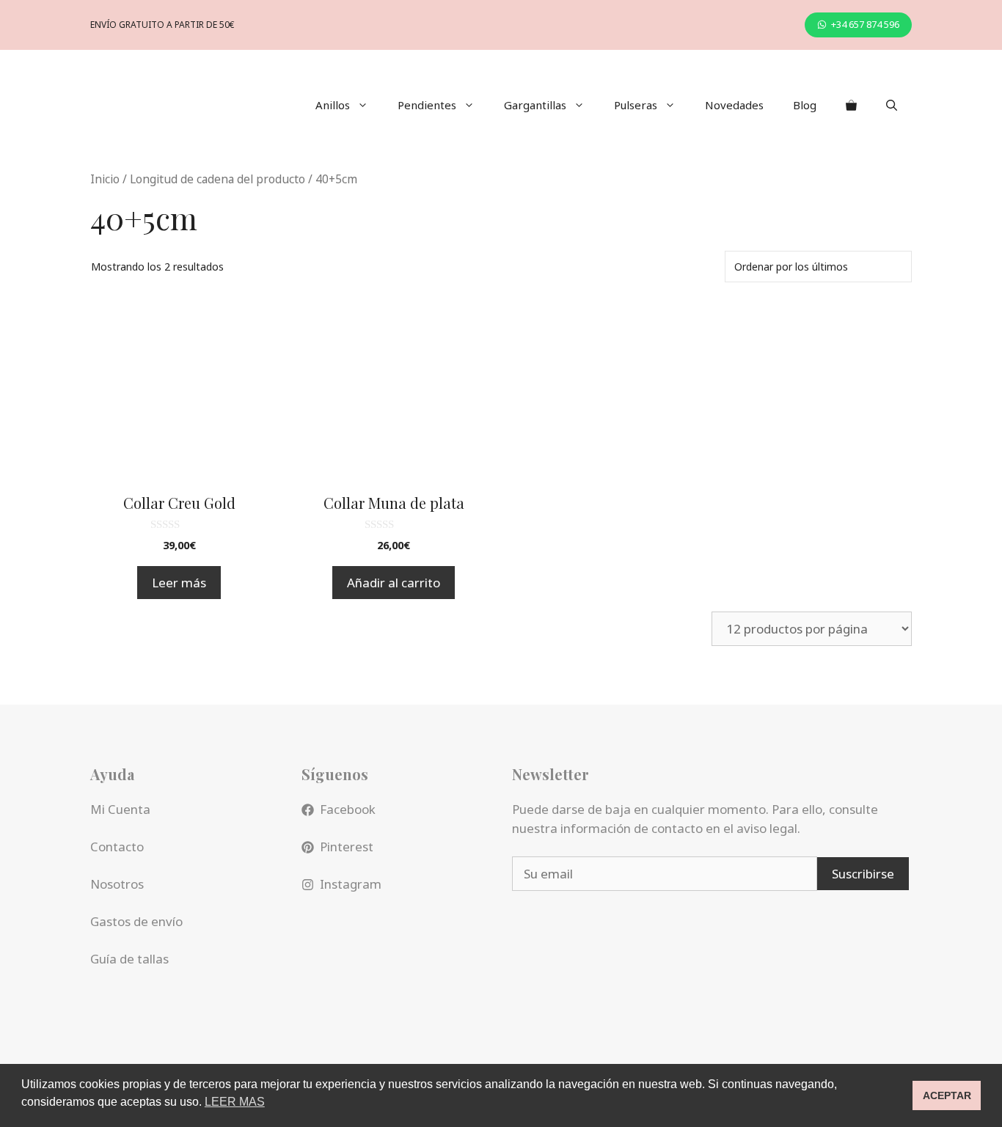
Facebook (348, 809)
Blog (804, 105)
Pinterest (346, 846)
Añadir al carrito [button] (393, 582)
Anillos (332, 105)
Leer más (179, 582)
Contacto (117, 846)
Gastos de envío (136, 921)
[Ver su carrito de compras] (851, 105)
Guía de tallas (129, 958)
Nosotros (117, 883)
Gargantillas (535, 105)
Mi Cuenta (120, 809)
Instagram (350, 883)
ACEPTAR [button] (947, 1095)
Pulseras (635, 105)
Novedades (734, 105)
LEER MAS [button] (235, 1101)
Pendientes (427, 105)
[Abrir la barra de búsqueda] (891, 105)
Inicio (105, 179)
